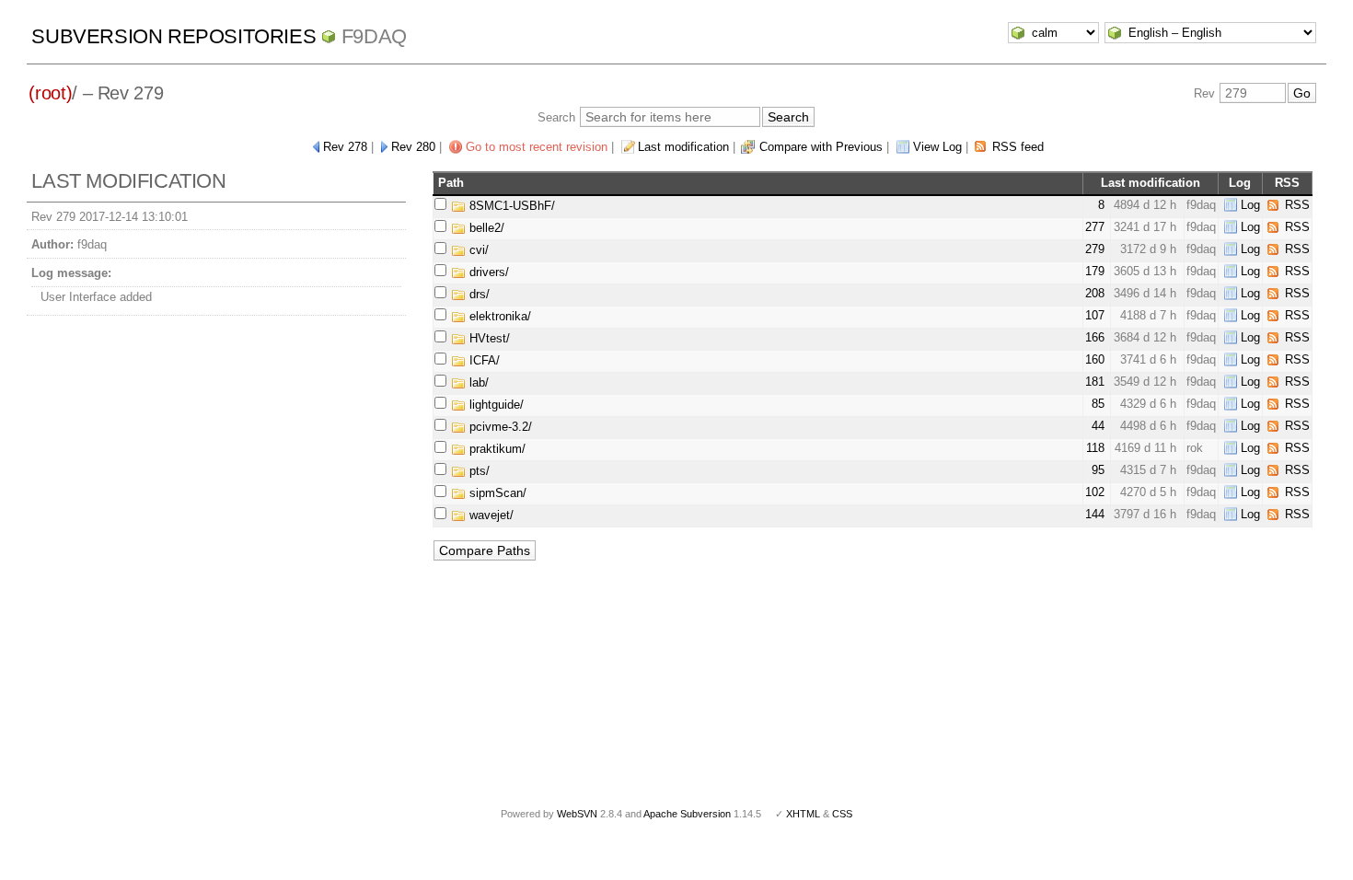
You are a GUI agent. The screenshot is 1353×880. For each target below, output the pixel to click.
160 (1094, 359)
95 (1098, 470)
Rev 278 (345, 147)
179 (1094, 271)
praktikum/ (496, 449)
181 (1094, 381)
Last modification (683, 147)
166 (1094, 337)
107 (1094, 315)
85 (1098, 404)
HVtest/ (488, 338)
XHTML (803, 813)
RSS (1297, 205)
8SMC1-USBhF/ (510, 206)
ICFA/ (483, 360)
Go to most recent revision (536, 147)
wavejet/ (490, 515)
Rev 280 (413, 147)
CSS (842, 813)
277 (1094, 227)
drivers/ (487, 272)
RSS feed (1018, 147)
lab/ (477, 382)
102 (1094, 492)
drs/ (478, 294)
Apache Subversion (687, 813)
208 (1094, 293)
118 (1095, 448)
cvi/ (477, 250)
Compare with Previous (821, 147)
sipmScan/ (496, 493)
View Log (937, 147)
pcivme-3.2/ (499, 427)
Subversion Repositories (173, 36)
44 (1098, 426)
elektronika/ (498, 316)
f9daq (374, 36)
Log (1250, 205)
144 (1094, 514)
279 (1094, 249)
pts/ (478, 471)
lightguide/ (495, 404)
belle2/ (485, 228)
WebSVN (577, 813)
